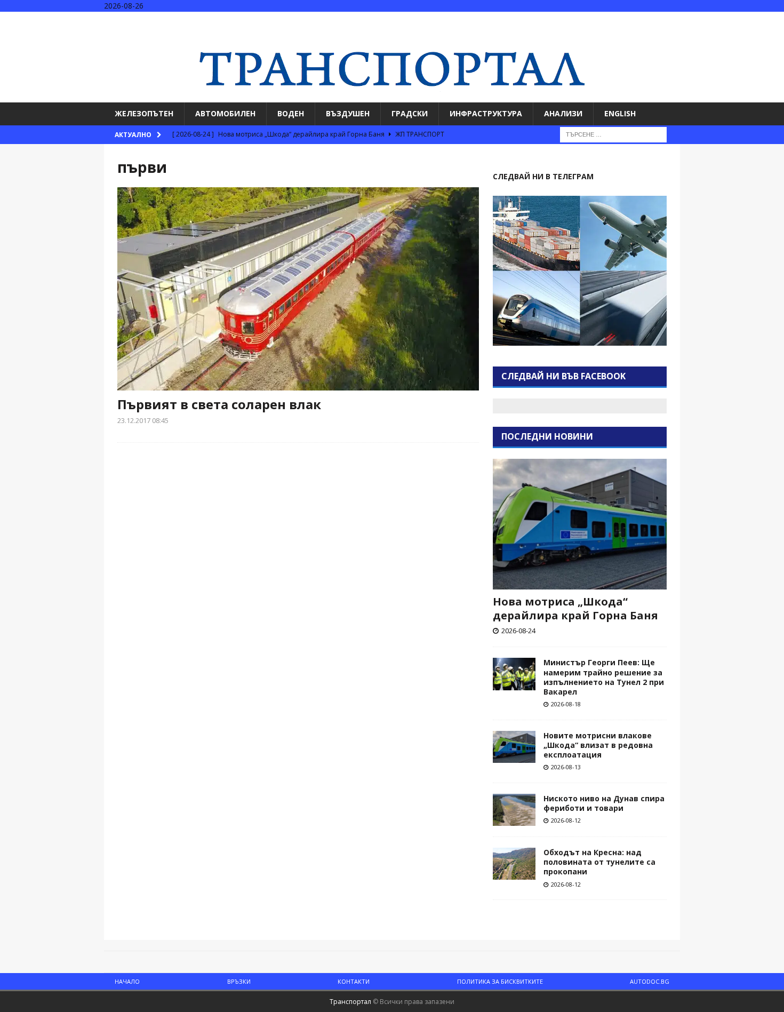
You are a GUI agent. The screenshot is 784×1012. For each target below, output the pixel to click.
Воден (290, 113)
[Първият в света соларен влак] (298, 289)
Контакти (354, 981)
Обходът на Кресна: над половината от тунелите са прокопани (599, 861)
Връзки (239, 981)
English (620, 113)
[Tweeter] (754, 21)
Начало (127, 981)
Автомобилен (225, 113)
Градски (409, 113)
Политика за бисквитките (500, 981)
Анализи (563, 113)
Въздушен (348, 113)
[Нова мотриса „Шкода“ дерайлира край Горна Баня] (580, 524)
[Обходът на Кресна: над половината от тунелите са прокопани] (514, 864)
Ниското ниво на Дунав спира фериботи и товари (604, 803)
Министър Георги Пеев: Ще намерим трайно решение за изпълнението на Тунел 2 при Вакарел (603, 677)
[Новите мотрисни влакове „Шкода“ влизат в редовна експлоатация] (514, 747)
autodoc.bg (649, 981)
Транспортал (350, 1001)
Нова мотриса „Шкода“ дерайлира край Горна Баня (575, 608)
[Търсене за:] (613, 134)
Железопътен (144, 113)
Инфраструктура (486, 113)
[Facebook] (733, 21)
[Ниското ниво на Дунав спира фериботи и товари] (514, 810)
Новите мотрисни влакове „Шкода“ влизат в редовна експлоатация (598, 745)
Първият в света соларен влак (219, 404)
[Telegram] (774, 21)
